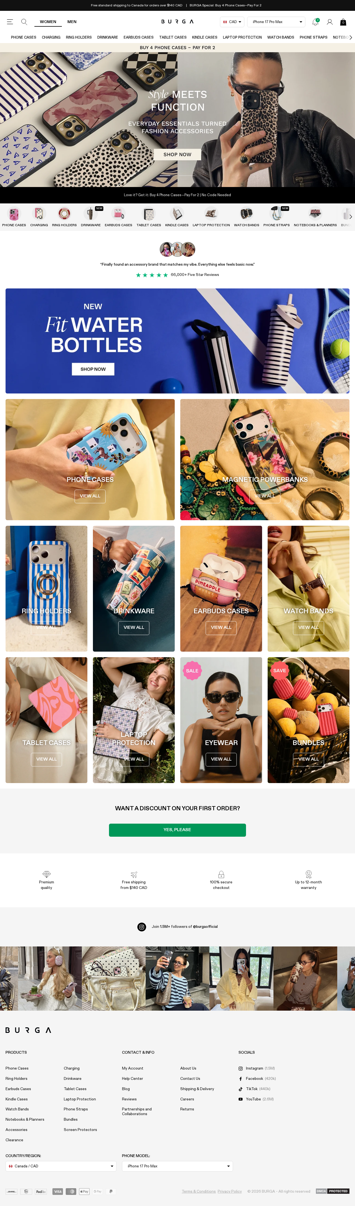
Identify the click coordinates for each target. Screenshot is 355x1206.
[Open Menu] (10, 22)
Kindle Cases (204, 37)
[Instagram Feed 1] (177, 978)
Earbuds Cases (139, 37)
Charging (51, 37)
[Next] (345, 37)
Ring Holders (79, 37)
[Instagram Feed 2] (241, 978)
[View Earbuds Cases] (118, 213)
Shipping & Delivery (197, 1089)
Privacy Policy (230, 1191)
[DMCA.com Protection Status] (332, 1191)
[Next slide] (345, 216)
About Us (188, 1068)
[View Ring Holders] (64, 213)
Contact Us (190, 1079)
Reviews (129, 1099)
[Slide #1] (187, 176)
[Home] (178, 21)
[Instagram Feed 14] (114, 978)
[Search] (24, 22)
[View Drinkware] (90, 213)
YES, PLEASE (177, 830)
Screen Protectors (80, 1130)
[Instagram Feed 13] (50, 978)
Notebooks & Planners (315, 225)
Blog (126, 1089)
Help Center (132, 1079)
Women (48, 22)
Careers (187, 1099)
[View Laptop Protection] (211, 213)
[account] (329, 22)
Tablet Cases (173, 37)
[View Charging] (39, 213)
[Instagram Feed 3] (305, 978)
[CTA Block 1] (177, 340)
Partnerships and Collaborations (137, 1111)
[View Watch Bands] (246, 213)
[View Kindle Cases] (177, 213)
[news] (315, 22)
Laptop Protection (242, 37)
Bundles (71, 1120)
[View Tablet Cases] (148, 213)
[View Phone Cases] (14, 213)
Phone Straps (314, 37)
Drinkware (107, 37)
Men (72, 22)
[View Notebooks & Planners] (315, 213)
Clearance (14, 1140)
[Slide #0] (168, 176)
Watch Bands (280, 37)
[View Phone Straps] (276, 213)
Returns (187, 1109)
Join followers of (185, 927)
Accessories (16, 1130)
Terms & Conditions (199, 1191)
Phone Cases (23, 37)
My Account (132, 1068)
